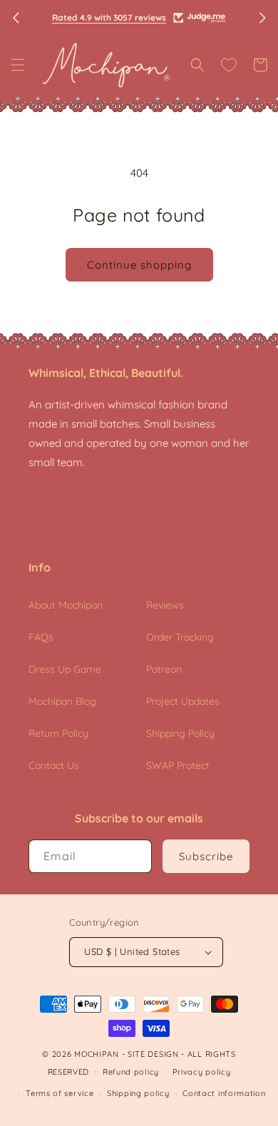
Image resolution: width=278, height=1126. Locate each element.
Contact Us (54, 765)
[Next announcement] (262, 17)
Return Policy (58, 733)
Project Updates (183, 701)
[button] (18, 65)
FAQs (41, 637)
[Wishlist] (228, 65)
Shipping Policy (180, 733)
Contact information (223, 1093)
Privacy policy (202, 1072)
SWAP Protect (178, 765)
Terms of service (59, 1093)
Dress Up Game (65, 669)
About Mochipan (66, 605)
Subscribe (206, 856)
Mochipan (96, 1054)
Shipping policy (138, 1093)
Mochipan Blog (62, 701)
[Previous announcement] (15, 17)
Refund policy (131, 1072)
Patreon (164, 669)
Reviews (165, 605)
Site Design (153, 1054)
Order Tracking (180, 637)
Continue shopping (139, 265)
